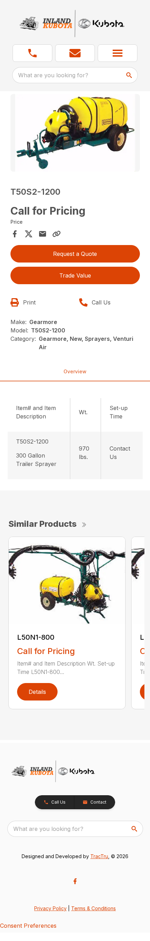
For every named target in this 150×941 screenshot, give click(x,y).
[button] (32, 53)
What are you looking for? (53, 75)
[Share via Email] (42, 234)
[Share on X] (28, 234)
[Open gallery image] (75, 133)
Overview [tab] (75, 371)
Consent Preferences (28, 925)
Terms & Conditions (93, 908)
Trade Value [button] (75, 275)
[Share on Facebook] (14, 234)
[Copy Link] (56, 234)
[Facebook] (75, 881)
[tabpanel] (75, 134)
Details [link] (37, 691)
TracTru (99, 856)
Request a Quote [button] (75, 253)
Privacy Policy (50, 908)
